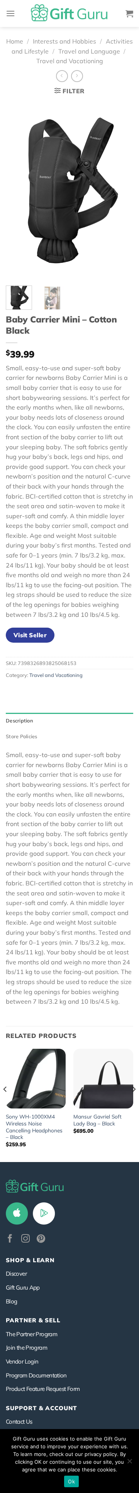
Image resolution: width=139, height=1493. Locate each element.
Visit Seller (30, 635)
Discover (16, 1273)
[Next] (121, 189)
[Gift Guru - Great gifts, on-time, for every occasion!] (69, 13)
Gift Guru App (23, 1287)
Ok (71, 1481)
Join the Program (26, 1347)
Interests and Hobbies (64, 41)
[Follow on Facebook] (10, 1239)
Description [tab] (19, 720)
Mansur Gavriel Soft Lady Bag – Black (97, 1120)
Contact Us (19, 1421)
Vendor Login (22, 1361)
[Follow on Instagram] (25, 1239)
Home (14, 41)
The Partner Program (31, 1334)
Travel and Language (89, 51)
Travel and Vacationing (69, 61)
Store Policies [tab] (21, 736)
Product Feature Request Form (43, 1388)
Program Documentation (36, 1375)
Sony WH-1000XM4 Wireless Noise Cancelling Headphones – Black (34, 1126)
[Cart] (129, 13)
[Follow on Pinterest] (41, 1239)
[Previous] (18, 189)
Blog (11, 1301)
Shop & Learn (30, 1260)
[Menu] (10, 13)
